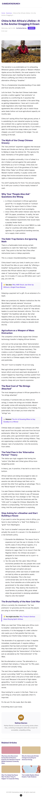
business (31, 28)
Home (3, 13)
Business (9, 13)
